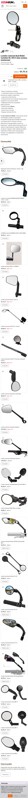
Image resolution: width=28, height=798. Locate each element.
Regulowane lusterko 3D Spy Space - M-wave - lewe (12, 168)
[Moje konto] (26, 2)
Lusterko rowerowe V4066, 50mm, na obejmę (10, 508)
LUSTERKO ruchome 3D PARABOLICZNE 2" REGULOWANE (13, 233)
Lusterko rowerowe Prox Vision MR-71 (9, 727)
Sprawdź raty (13, 85)
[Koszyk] (22, 2)
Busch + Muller (10, 64)
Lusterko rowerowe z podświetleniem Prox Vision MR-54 (13, 484)
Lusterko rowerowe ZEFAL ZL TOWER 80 (10, 266)
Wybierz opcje (5, 548)
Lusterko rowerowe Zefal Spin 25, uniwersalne (11, 393)
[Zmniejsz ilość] (8, 76)
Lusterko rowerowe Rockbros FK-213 (9, 642)
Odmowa (16, 795)
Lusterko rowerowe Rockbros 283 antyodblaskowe (12, 676)
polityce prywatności (16, 792)
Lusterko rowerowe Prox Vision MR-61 (9, 753)
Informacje (4, 783)
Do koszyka (5, 174)
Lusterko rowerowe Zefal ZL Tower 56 (9, 299)
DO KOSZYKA (21, 76)
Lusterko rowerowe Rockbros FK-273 (9, 609)
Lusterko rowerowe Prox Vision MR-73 (9, 702)
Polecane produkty (6, 141)
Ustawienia (23, 795)
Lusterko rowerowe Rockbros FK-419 (9, 576)
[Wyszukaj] (25, 6)
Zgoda (10, 795)
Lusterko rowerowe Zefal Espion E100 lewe (10, 458)
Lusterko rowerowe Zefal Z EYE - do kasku (10, 326)
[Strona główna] (8, 2)
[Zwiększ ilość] (2, 76)
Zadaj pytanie (5, 774)
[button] (2, 51)
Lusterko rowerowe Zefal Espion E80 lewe (10, 427)
